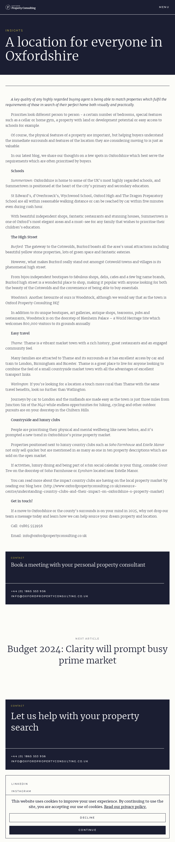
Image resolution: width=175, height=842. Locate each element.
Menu (164, 7)
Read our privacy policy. (125, 807)
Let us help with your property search (75, 722)
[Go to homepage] (22, 7)
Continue (87, 830)
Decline (87, 817)
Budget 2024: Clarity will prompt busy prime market (87, 655)
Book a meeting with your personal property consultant (78, 565)
